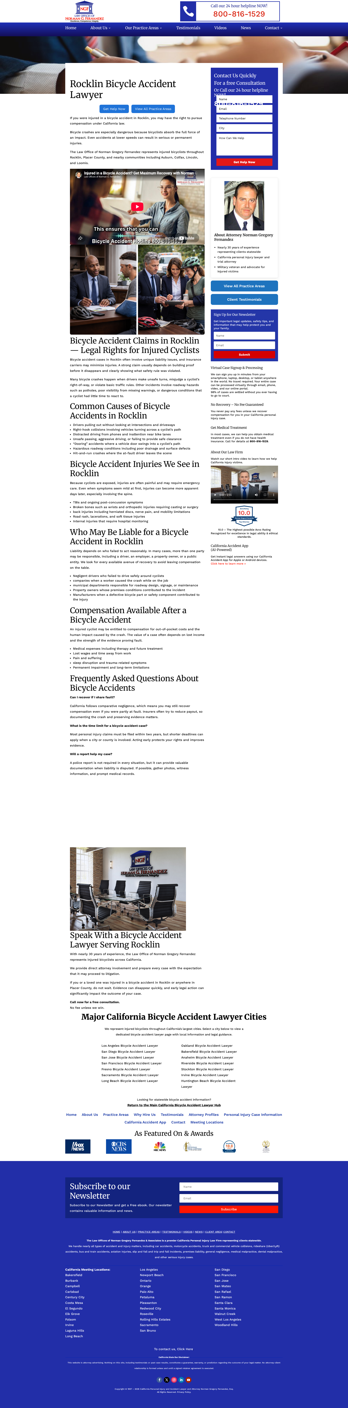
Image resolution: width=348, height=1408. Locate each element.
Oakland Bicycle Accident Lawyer (207, 1045)
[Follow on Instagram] (174, 1380)
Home (70, 28)
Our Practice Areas (142, 28)
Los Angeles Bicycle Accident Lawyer (130, 1045)
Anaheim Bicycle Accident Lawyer (207, 1057)
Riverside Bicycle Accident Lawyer (207, 1063)
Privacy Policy (183, 1392)
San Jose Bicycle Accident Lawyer (128, 1057)
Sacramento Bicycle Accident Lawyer (130, 1075)
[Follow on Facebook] (159, 1380)
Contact (272, 28)
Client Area (213, 1231)
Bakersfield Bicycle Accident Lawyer (209, 1051)
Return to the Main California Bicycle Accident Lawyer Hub (174, 1105)
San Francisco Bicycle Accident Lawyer (132, 1063)
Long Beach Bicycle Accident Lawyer (130, 1081)
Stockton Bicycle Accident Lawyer (207, 1069)
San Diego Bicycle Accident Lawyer (128, 1051)
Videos (220, 28)
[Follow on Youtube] (188, 1380)
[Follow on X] (167, 1380)
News (246, 28)
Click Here (185, 1349)
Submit (244, 354)
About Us (98, 28)
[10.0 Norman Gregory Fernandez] (244, 526)
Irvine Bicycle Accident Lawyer (204, 1075)
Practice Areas (149, 1231)
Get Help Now (114, 109)
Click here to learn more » (228, 563)
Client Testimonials (244, 299)
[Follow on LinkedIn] (181, 1380)
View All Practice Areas (153, 109)
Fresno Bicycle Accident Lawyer (126, 1069)
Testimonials (188, 28)
